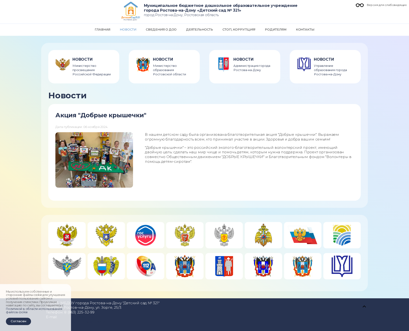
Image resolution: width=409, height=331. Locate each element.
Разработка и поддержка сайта (75, 321)
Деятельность (199, 29)
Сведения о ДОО (161, 29)
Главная (103, 29)
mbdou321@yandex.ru (78, 317)
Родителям (275, 29)
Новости (128, 29)
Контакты (305, 29)
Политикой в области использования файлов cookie (34, 310)
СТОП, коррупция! (238, 29)
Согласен (18, 321)
